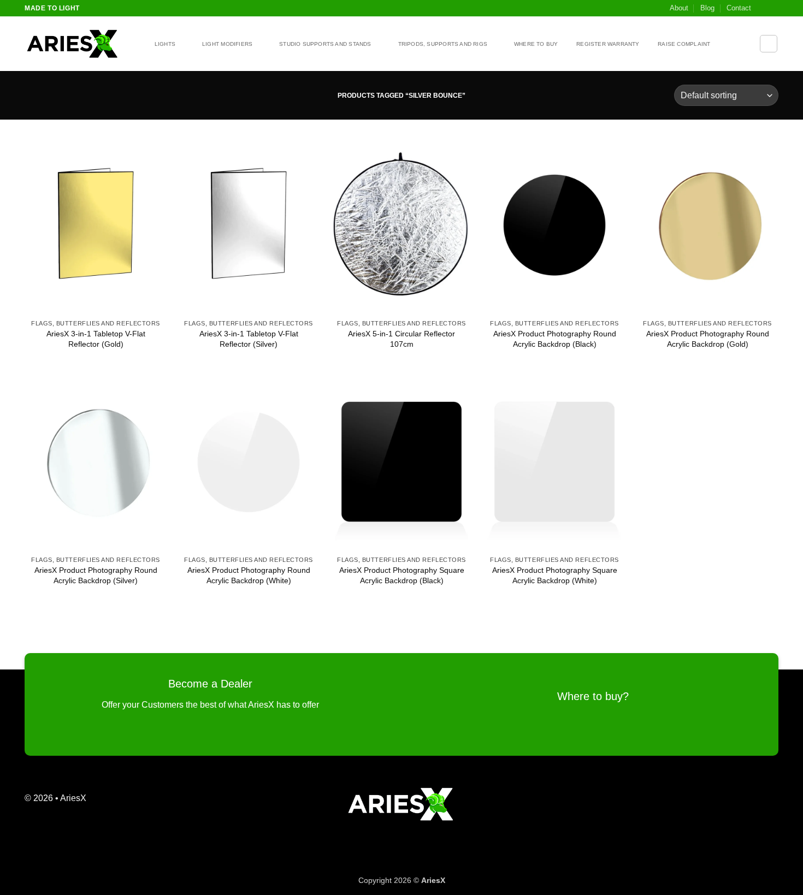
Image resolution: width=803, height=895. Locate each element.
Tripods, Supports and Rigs (442, 44)
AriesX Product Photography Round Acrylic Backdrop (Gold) (707, 338)
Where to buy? (593, 696)
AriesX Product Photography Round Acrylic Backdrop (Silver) (95, 575)
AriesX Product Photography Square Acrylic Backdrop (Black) (401, 575)
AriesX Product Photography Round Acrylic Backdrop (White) (248, 575)
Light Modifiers (227, 44)
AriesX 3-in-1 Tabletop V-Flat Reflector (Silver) (248, 338)
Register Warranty (608, 44)
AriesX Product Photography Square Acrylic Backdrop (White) (554, 575)
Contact (739, 8)
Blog (707, 8)
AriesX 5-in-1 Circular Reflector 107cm (401, 338)
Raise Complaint (684, 44)
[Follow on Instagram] (773, 8)
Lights (165, 44)
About (679, 8)
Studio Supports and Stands (325, 44)
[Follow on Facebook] (762, 8)
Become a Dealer (210, 684)
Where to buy (536, 44)
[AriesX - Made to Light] (79, 43)
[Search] (768, 43)
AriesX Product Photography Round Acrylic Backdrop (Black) (554, 338)
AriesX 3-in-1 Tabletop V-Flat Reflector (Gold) (95, 338)
